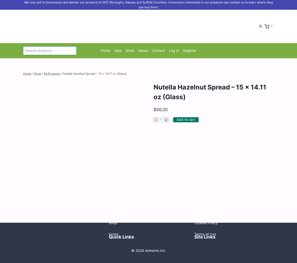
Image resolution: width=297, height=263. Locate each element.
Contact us (117, 200)
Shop (130, 51)
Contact (158, 51)
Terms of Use (205, 234)
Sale (118, 51)
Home (105, 51)
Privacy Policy (205, 212)
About (143, 51)
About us (116, 212)
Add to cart (186, 120)
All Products (173, 136)
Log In (174, 51)
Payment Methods (209, 189)
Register (189, 51)
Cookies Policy (206, 223)
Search (73, 51)
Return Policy (205, 200)
